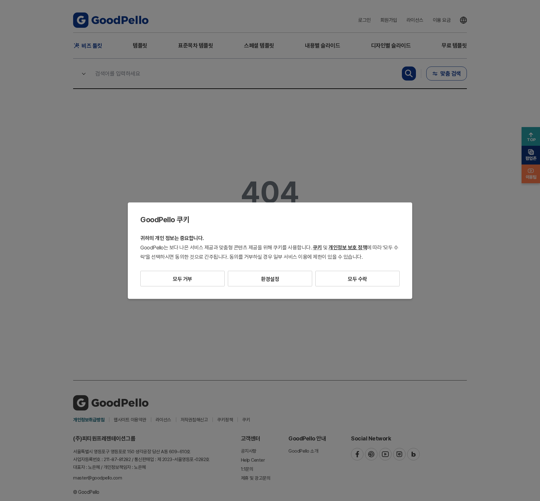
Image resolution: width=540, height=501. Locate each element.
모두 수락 (357, 279)
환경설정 (270, 279)
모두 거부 (182, 279)
